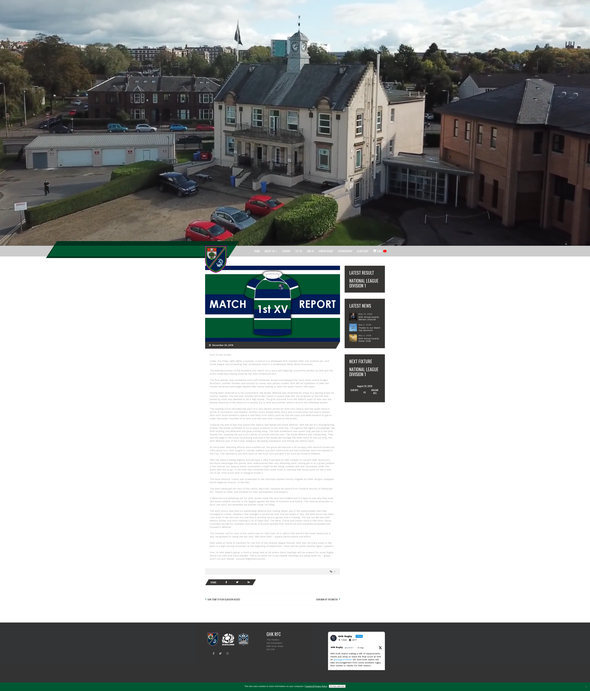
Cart (381, 251)
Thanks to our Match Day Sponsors (369, 329)
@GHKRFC (349, 648)
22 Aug (360, 648)
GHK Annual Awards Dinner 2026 (368, 339)
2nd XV (310, 251)
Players (286, 251)
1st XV (298, 251)
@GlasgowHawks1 (343, 659)
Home (257, 251)
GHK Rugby (337, 647)
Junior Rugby (326, 251)
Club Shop (362, 251)
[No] (586, 686)
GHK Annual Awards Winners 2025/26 (368, 318)
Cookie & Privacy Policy (316, 686)
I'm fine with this (337, 686)
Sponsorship (345, 251)
